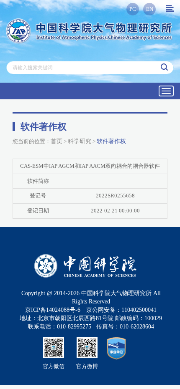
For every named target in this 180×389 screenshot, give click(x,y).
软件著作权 (111, 141)
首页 (56, 141)
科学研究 (79, 141)
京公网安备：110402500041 (121, 310)
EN (149, 9)
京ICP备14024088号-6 (52, 310)
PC (132, 9)
